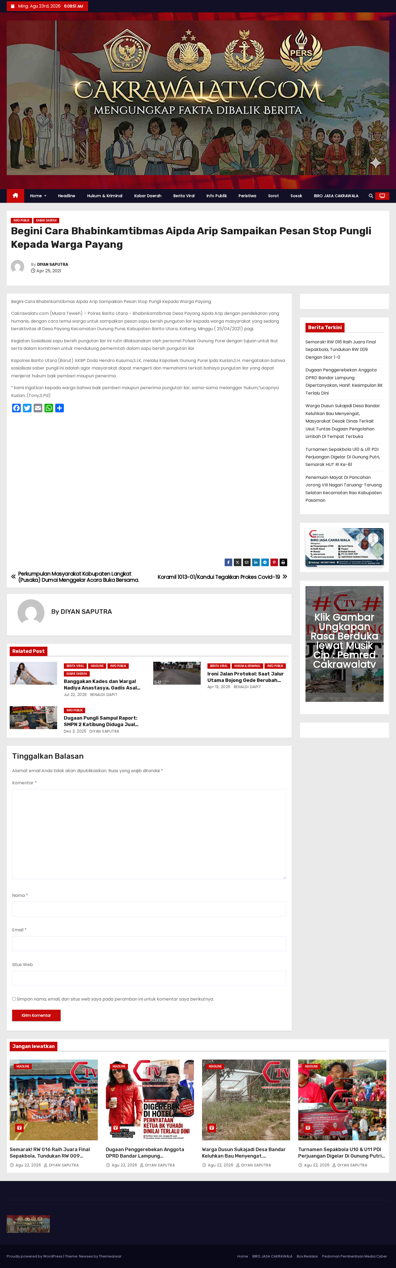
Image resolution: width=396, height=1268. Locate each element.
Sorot (273, 195)
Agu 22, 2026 (29, 1165)
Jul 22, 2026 (75, 694)
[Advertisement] (149, 487)
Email (19, 930)
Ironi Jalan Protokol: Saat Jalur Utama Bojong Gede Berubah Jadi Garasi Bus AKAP (245, 680)
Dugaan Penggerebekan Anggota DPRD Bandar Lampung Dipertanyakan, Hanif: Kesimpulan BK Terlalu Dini (150, 1159)
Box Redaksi (307, 1256)
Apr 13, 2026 (219, 686)
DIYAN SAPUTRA (52, 264)
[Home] (15, 196)
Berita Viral (184, 195)
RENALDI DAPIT (103, 694)
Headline (66, 195)
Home (36, 195)
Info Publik (217, 195)
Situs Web (22, 965)
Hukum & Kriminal (105, 195)
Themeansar (110, 1256)
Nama (20, 895)
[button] (371, 196)
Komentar (24, 783)
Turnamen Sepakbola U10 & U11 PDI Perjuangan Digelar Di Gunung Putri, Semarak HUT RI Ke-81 (342, 457)
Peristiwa (247, 195)
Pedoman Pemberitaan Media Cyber (354, 1256)
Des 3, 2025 (75, 731)
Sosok (296, 195)
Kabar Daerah (148, 195)
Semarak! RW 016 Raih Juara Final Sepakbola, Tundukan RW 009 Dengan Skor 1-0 (340, 349)
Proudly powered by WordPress (35, 1256)
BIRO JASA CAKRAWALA (336, 195)
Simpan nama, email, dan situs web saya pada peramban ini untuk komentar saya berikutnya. (115, 999)
